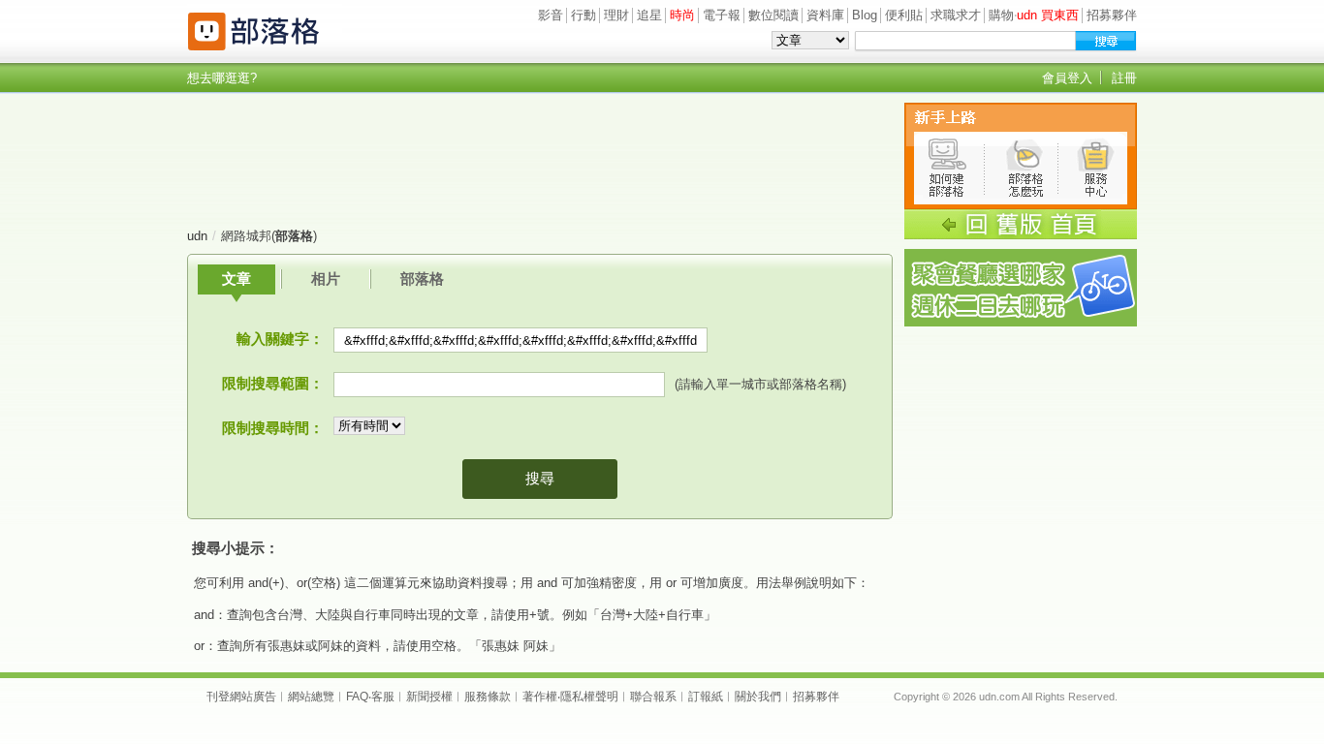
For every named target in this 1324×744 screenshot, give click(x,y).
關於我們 (758, 696)
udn (197, 236)
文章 (236, 278)
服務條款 (487, 696)
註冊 (1124, 78)
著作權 (539, 696)
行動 (583, 15)
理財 (616, 15)
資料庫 (825, 15)
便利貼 (904, 15)
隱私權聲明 (589, 696)
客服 (382, 696)
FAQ (357, 696)
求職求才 (955, 15)
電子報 (722, 15)
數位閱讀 (773, 15)
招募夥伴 (1112, 15)
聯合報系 (653, 696)
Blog (864, 15)
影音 (550, 15)
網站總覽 (311, 696)
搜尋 (539, 478)
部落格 (422, 278)
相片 (325, 278)
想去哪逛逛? (222, 78)
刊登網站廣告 (241, 696)
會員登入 (1067, 78)
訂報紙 (705, 696)
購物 (1001, 15)
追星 (649, 15)
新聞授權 (429, 696)
